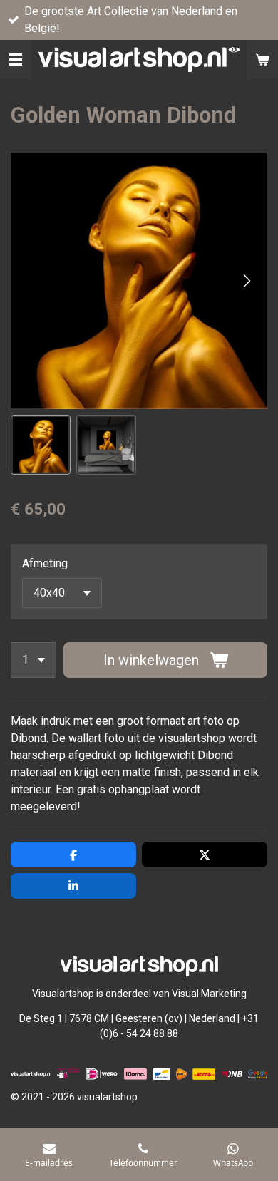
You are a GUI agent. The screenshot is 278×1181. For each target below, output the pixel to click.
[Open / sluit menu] (15, 59)
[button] (41, 445)
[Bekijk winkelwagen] (262, 59)
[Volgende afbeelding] (246, 281)
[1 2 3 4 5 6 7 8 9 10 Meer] (33, 660)
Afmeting (45, 563)
